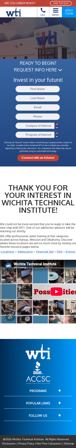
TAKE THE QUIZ (61, 3)
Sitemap (68, 443)
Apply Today (69, 12)
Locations (7, 251)
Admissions (25, 251)
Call (43, 14)
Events (70, 251)
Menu (55, 14)
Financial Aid (44, 251)
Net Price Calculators (49, 443)
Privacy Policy (26, 443)
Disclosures (9, 443)
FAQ (59, 251)
